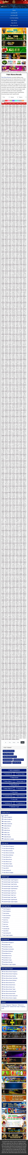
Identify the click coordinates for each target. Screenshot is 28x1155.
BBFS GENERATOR (15, 770)
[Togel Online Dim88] (14, 37)
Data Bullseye (6, 917)
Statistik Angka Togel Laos (9, 895)
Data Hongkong (6, 911)
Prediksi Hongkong (7, 819)
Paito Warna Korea (7, 859)
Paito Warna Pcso (7, 857)
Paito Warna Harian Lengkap (10, 998)
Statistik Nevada (7, 762)
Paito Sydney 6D (14, 25)
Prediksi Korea (6, 830)
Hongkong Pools (9, 1149)
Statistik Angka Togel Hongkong (10, 882)
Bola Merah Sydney (7, 946)
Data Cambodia (7, 915)
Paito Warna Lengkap (8, 872)
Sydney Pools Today (14, 1006)
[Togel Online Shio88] (14, 1130)
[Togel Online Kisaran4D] (14, 49)
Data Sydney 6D (7, 933)
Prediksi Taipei (6, 834)
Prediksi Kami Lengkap (8, 839)
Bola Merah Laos (7, 957)
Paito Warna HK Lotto (12, 1151)
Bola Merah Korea (7, 955)
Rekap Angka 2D (14, 785)
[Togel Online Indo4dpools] (14, 1079)
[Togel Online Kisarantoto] (14, 56)
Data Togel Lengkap (8, 935)
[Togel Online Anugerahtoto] (14, 1104)
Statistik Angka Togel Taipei (9, 897)
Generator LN (8, 774)
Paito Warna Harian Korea (9, 984)
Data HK (22, 1144)
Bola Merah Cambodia (8, 949)
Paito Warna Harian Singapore (10, 971)
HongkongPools (16, 1149)
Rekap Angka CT (8, 781)
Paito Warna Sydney (8, 850)
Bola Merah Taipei (7, 960)
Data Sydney (6, 913)
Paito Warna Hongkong (8, 848)
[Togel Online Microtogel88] (14, 1016)
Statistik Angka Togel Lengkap (10, 901)
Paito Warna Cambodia (8, 852)
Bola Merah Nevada (18, 759)
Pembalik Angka (8, 796)
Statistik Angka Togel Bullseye (10, 888)
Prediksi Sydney (7, 821)
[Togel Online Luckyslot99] (14, 1085)
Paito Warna (14, 20)
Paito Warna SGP (16, 1144)
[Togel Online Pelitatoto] (14, 62)
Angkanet (20, 1147)
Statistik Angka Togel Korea (9, 893)
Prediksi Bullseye (7, 825)
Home (14, 10)
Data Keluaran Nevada (8, 751)
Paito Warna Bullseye (8, 855)
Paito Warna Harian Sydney (9, 976)
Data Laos (5, 924)
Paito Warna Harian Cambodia (10, 978)
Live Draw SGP (14, 15)
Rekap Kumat (14, 777)
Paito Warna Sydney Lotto (14, 1152)
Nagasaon (8, 1005)
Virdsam (3, 1005)
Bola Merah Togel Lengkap (9, 964)
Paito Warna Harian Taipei (9, 989)
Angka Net (8, 1143)
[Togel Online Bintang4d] (14, 1054)
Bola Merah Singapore (8, 942)
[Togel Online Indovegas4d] (14, 1136)
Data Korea (5, 922)
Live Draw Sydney (14, 18)
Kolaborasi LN (21, 803)
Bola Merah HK (6, 944)
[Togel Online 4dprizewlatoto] (14, 1067)
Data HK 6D (5, 930)
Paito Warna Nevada (14, 75)
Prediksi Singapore (7, 817)
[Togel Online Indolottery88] (14, 1111)
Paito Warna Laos (7, 861)
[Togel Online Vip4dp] (14, 1092)
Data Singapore (7, 909)
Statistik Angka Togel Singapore (10, 879)
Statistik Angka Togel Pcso (9, 890)
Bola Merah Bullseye (8, 951)
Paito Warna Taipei (7, 863)
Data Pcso (5, 920)
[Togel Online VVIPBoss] (14, 30)
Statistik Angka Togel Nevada (10, 899)
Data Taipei (6, 926)
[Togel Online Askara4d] (14, 1048)
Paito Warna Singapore (8, 846)
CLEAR (3, 100)
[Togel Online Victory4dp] (14, 1029)
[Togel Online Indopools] (14, 1123)
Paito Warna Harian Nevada (9, 756)
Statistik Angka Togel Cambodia (10, 886)
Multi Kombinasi (21, 796)
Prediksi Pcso (6, 828)
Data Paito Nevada (7, 759)
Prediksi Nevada (16, 762)
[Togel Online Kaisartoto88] (14, 1073)
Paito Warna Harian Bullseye (9, 980)
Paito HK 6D (14, 23)
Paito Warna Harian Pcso (9, 982)
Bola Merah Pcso (7, 953)
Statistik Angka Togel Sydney (10, 884)
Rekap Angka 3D (20, 781)
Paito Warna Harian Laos (9, 987)
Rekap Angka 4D (8, 788)
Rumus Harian (21, 774)
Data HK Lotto (21, 1151)
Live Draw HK (14, 13)
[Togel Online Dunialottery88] (14, 1098)
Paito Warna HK (14, 1143)
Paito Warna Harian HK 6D (9, 993)
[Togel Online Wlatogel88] (14, 1060)
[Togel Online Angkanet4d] (14, 1117)
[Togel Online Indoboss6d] (14, 1022)
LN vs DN (14, 799)
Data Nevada (6, 928)
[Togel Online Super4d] (14, 43)
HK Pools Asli (23, 1152)
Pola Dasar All (21, 788)
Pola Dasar (15, 792)
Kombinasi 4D (8, 803)
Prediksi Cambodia (7, 823)
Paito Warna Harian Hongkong (10, 973)
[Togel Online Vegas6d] (14, 1041)
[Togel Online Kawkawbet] (14, 1035)
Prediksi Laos (6, 832)
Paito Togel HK (4, 815)
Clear (22, 742)
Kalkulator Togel (14, 806)
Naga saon (14, 1005)
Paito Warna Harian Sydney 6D (10, 995)
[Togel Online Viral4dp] (14, 68)
